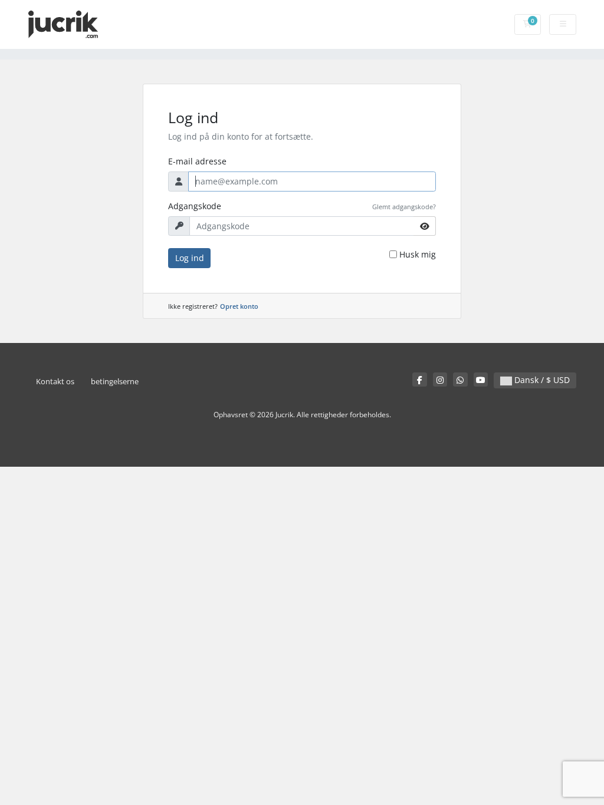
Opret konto (239, 306)
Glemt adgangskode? (404, 206)
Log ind (189, 257)
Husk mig (417, 254)
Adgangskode (194, 206)
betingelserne (115, 382)
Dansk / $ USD (541, 379)
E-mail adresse (197, 161)
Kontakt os (55, 382)
